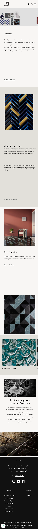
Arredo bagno (9, 511)
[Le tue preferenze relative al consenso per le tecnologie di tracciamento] (3, 526)
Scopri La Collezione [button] (10, 199)
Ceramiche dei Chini (9, 495)
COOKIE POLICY (18, 528)
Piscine (9, 506)
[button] (35, 4)
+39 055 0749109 (19, 476)
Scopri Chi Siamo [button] (9, 79)
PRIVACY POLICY (26, 525)
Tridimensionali (9, 509)
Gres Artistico (9, 498)
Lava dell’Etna (9, 503)
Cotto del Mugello (9, 501)
